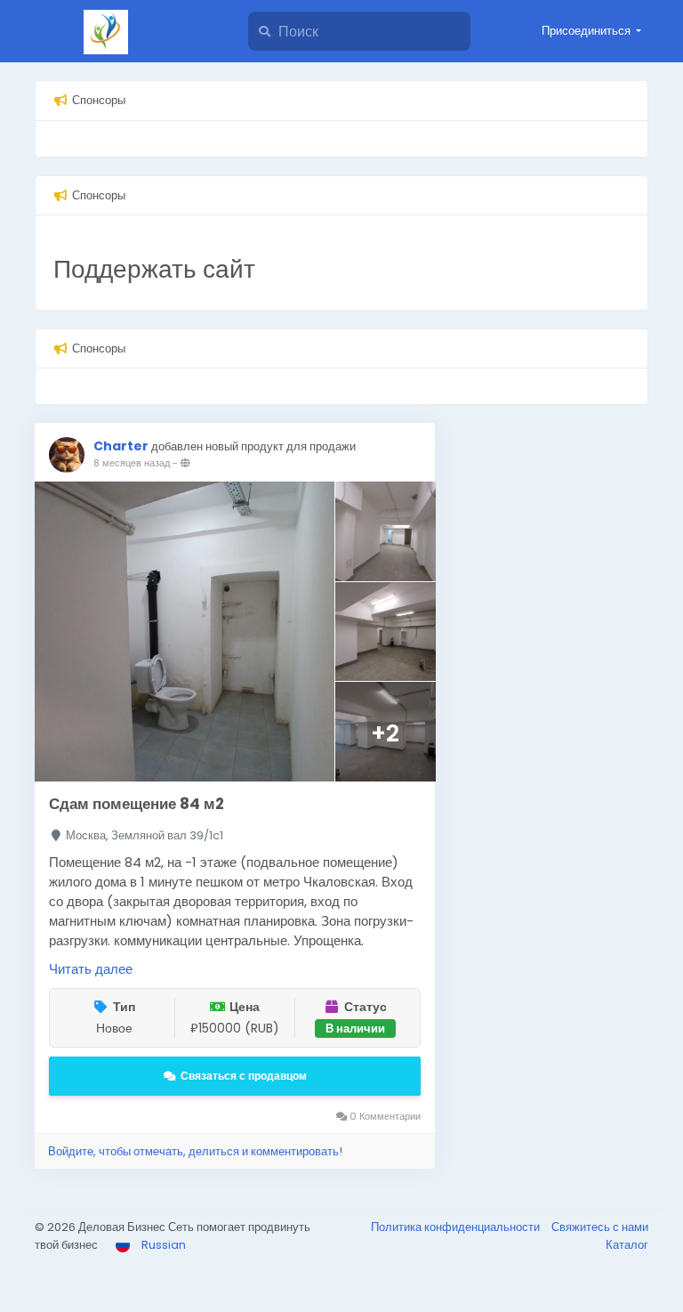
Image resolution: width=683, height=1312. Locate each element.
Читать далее (91, 969)
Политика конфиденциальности (456, 1227)
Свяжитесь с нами (599, 1227)
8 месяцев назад (131, 463)
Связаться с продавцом (244, 1075)
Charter (121, 446)
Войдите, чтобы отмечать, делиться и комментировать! (195, 1151)
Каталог (627, 1244)
